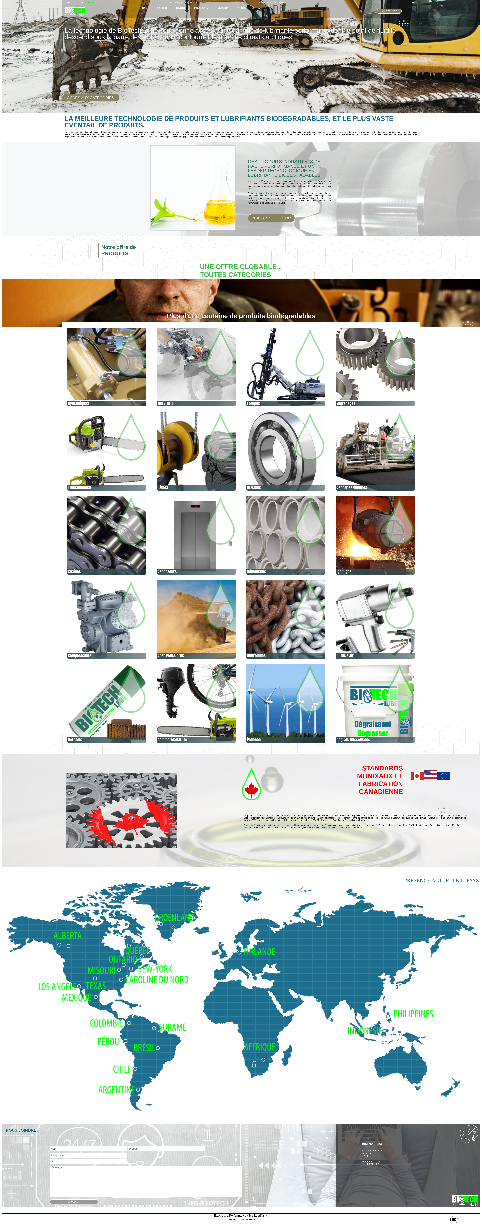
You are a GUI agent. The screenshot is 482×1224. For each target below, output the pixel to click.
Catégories (162, 8)
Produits (143, 8)
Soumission (223, 8)
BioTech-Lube (238, 1220)
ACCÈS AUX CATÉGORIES (90, 98)
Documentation (201, 8)
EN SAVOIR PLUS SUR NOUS (271, 218)
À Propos (242, 8)
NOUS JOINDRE (389, 11)
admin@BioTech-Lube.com (184, 3)
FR (416, 3)
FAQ (258, 8)
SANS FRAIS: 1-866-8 (79, 3)
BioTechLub (250, 1220)
